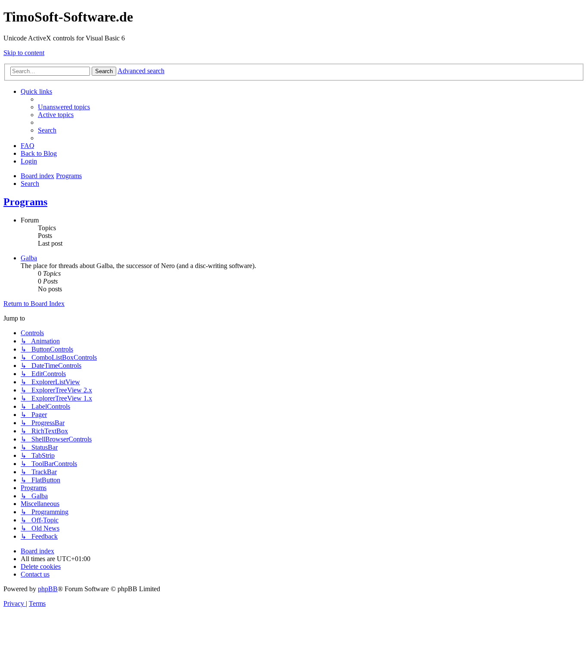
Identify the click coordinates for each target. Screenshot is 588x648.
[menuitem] (64, 107)
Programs (25, 201)
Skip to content (23, 52)
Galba (29, 258)
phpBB (48, 588)
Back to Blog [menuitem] (39, 153)
